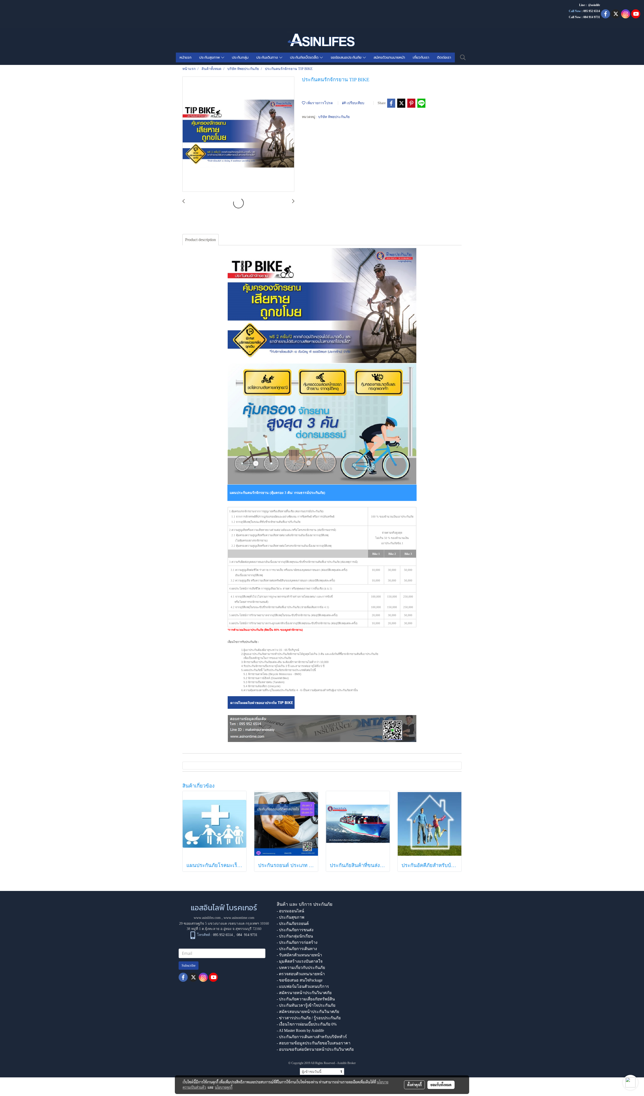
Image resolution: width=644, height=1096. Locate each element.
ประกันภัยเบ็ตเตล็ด (305, 57)
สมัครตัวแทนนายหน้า (389, 57)
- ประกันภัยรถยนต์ (293, 923)
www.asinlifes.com (207, 918)
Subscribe (188, 965)
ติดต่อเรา (444, 57)
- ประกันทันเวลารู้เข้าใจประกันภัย (306, 1005)
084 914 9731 (247, 935)
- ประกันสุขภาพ (290, 917)
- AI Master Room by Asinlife (300, 1030)
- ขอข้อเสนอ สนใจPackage (300, 980)
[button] (462, 57)
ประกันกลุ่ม (240, 57)
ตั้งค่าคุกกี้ (414, 1084)
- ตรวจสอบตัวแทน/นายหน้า (301, 974)
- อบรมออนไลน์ (290, 911)
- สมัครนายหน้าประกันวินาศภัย (304, 993)
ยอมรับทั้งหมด (441, 1084)
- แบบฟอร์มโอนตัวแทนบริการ (303, 986)
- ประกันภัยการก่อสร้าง (297, 942)
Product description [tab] (200, 240)
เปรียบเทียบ (355, 103)
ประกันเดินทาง (267, 57)
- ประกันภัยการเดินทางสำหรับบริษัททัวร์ (312, 1037)
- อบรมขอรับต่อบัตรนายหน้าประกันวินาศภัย (315, 1049)
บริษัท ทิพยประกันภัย (334, 117)
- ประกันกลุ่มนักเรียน (295, 936)
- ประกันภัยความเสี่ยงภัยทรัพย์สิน (306, 999)
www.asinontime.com (239, 918)
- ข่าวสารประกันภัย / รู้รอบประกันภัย (309, 1018)
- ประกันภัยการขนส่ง (295, 930)
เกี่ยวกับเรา (421, 57)
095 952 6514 (591, 11)
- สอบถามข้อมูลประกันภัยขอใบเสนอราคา (313, 1043)
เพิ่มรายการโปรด (319, 103)
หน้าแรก (185, 57)
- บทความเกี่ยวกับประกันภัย (301, 967)
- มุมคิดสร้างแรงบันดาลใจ (300, 961)
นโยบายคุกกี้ (223, 1087)
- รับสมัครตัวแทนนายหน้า (299, 955)
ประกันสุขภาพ (210, 57)
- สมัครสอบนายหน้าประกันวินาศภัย (308, 1011)
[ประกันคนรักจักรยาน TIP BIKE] (238, 134)
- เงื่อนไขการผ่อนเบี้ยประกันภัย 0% (307, 1024)
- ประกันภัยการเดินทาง (297, 949)
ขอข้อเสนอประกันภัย (347, 57)
